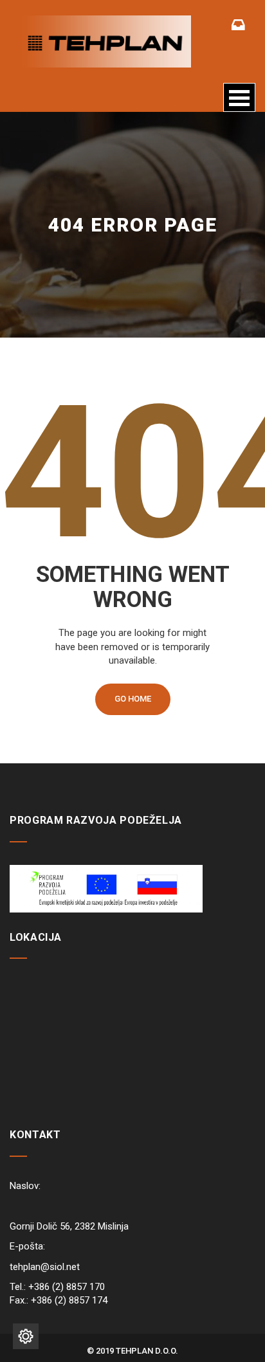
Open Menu (239, 97)
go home (132, 699)
